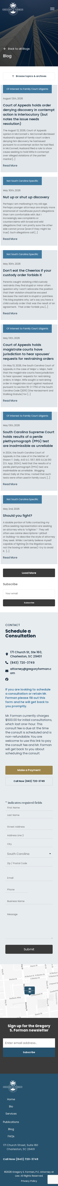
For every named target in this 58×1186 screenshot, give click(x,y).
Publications (11, 1122)
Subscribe (29, 602)
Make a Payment (29, 770)
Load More (29, 573)
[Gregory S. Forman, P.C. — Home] (12, 8)
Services (11, 1113)
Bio (11, 1106)
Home (11, 1099)
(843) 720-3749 (22, 662)
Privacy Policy (29, 1181)
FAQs (11, 1136)
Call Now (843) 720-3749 (29, 781)
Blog (11, 1129)
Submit (29, 949)
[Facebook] (6, 679)
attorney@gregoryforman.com (30, 671)
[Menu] (52, 8)
